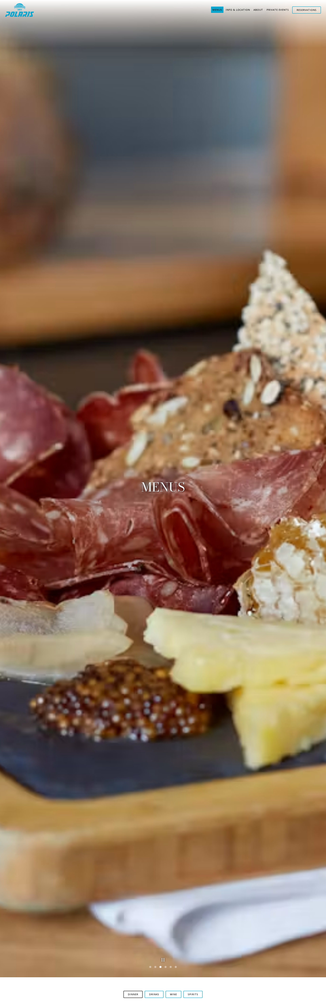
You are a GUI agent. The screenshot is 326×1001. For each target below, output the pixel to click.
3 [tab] (160, 967)
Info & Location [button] (238, 9)
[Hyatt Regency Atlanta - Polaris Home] (19, 10)
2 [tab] (155, 967)
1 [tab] (150, 967)
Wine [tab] (173, 994)
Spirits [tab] (193, 994)
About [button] (258, 9)
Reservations (306, 10)
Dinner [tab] (133, 994)
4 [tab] (165, 967)
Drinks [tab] (154, 994)
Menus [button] (217, 9)
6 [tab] (175, 967)
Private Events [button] (278, 9)
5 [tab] (170, 967)
